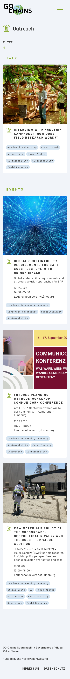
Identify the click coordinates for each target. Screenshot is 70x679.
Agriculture (15, 154)
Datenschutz (54, 668)
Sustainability (17, 161)
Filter (8, 42)
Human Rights (37, 154)
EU (30, 590)
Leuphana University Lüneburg (28, 305)
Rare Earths (15, 596)
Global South (50, 147)
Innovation (14, 452)
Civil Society (41, 445)
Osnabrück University (22, 147)
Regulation (14, 603)
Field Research (17, 167)
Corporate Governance (22, 312)
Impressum (30, 668)
